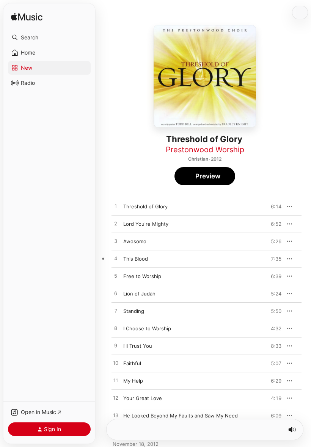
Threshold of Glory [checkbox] (145, 206)
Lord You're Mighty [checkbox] (145, 224)
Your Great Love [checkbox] (142, 398)
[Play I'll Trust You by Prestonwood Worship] (115, 345)
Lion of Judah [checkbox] (139, 294)
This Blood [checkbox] (135, 259)
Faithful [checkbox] (132, 363)
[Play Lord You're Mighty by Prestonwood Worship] (115, 223)
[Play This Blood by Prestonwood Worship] (115, 258)
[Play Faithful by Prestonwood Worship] (115, 363)
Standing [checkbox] (133, 311)
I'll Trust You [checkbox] (137, 346)
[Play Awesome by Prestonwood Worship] (115, 241)
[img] (26, 17)
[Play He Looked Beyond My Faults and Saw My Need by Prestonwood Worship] (115, 415)
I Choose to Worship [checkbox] (147, 328)
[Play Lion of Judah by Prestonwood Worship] (115, 293)
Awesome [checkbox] (134, 241)
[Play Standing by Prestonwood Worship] (115, 311)
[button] (49, 37)
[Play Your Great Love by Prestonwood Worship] (115, 398)
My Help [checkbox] (133, 381)
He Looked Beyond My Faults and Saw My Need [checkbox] (180, 416)
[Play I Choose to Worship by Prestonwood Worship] (115, 328)
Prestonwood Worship (205, 149)
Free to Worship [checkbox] (142, 276)
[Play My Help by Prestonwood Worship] (115, 380)
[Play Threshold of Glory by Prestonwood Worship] (115, 206)
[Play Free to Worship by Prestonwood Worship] (115, 276)
